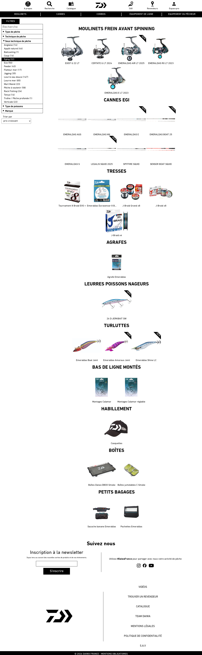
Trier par (7, 117)
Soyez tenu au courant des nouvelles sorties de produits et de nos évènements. (57, 558)
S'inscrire (56, 571)
